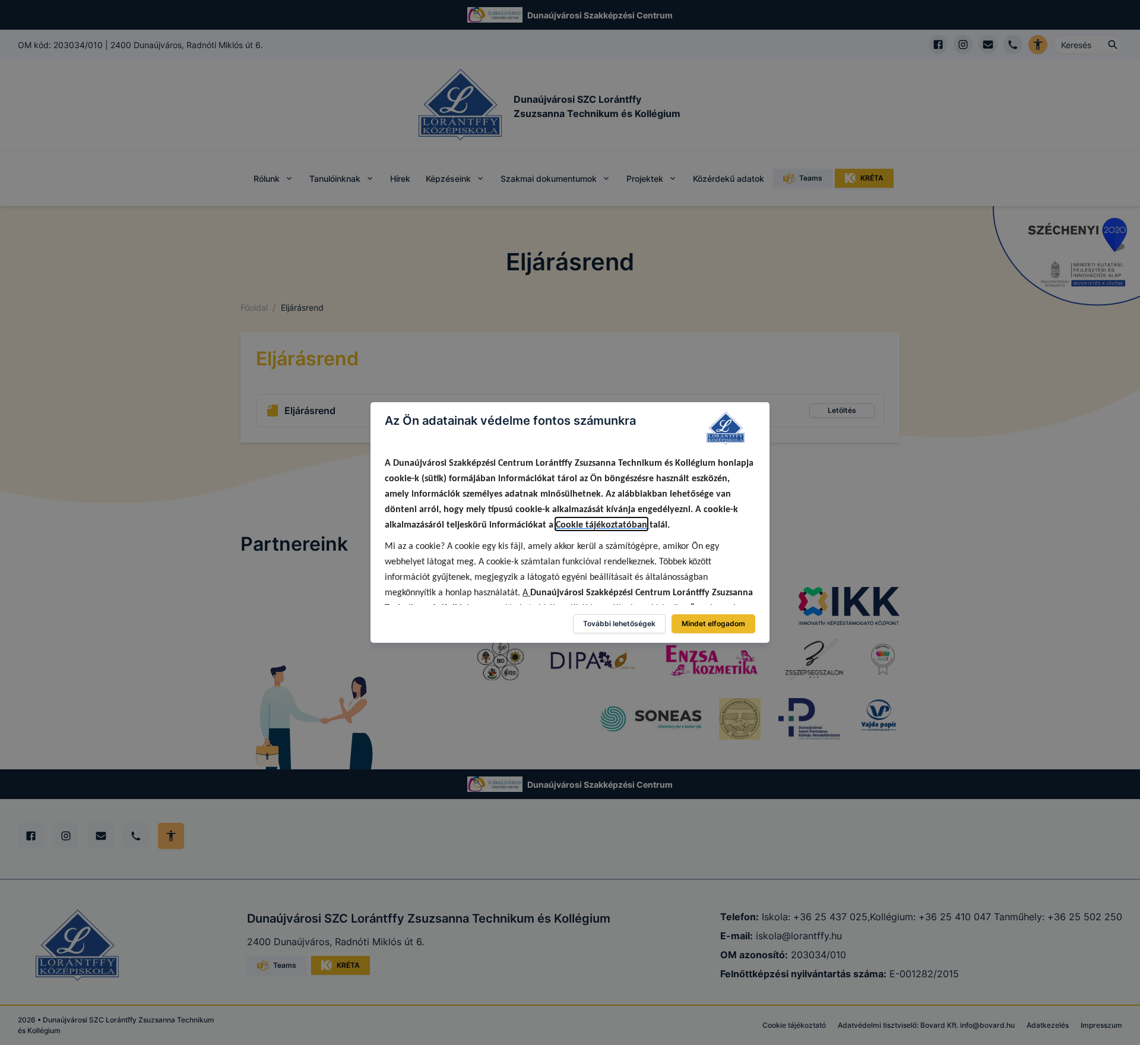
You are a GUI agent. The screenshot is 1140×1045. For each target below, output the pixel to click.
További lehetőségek (619, 623)
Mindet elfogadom (713, 623)
